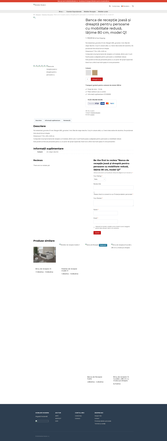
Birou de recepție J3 (43, 269)
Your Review (98, 198)
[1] (57, 40)
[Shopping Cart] (133, 6)
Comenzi (77, 418)
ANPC (57, 416)
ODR (56, 421)
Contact (97, 418)
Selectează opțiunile (44, 278)
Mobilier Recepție (90, 12)
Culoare (88, 68)
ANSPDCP (58, 418)
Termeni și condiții (100, 423)
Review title (97, 184)
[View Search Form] (109, 6)
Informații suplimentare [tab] (52, 120)
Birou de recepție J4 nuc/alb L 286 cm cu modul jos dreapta (121, 379)
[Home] (34, 14)
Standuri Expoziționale (73, 12)
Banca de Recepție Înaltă (94, 378)
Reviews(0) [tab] (66, 120)
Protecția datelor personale (123, 194)
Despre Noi (98, 416)
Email (96, 218)
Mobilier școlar (103, 12)
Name (96, 210)
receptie (92, 114)
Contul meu (116, 6)
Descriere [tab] (39, 120)
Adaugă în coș (96, 79)
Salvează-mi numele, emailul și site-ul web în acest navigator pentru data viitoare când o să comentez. (112, 227)
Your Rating (98, 176)
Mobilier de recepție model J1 (69, 270)
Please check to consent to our (113, 194)
